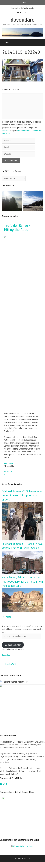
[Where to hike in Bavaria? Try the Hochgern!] (12, 201)
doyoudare (22, 20)
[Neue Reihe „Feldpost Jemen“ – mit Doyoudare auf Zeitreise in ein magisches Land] (22, 611)
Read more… (9, 463)
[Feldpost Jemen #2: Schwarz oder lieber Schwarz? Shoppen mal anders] (22, 540)
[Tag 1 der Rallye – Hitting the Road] (22, 237)
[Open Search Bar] (41, 42)
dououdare (6, 655)
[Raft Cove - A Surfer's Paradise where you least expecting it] (33, 201)
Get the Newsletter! (13, 645)
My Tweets (6, 617)
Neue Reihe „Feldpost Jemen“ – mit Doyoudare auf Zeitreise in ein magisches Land (22, 581)
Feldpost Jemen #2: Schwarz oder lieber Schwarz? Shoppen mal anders (22, 495)
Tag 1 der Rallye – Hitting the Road (17, 227)
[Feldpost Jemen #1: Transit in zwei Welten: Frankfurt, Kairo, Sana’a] (22, 573)
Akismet (5, 130)
